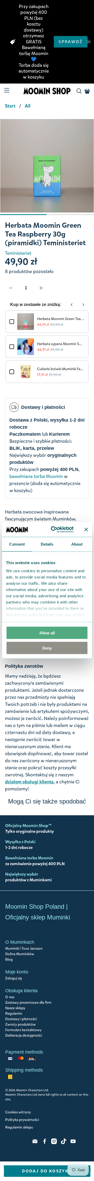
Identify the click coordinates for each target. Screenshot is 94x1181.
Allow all (47, 632)
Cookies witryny (18, 1112)
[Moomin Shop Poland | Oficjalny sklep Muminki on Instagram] (54, 1143)
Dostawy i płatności (21, 1019)
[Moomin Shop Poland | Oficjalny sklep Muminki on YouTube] (73, 1143)
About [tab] (77, 544)
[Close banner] (86, 529)
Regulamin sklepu (19, 1127)
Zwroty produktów (20, 1024)
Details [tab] (47, 544)
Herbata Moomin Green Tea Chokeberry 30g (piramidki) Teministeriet (61, 318)
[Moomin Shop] (47, 91)
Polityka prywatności (22, 1119)
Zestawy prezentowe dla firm (28, 1002)
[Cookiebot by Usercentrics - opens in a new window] (54, 529)
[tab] (23, 214)
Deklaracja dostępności (23, 1035)
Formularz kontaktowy (23, 1030)
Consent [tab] (17, 544)
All (27, 106)
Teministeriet (18, 253)
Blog (9, 959)
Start (10, 106)
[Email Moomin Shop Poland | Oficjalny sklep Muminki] (35, 1143)
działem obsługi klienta (29, 782)
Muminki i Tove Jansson (24, 948)
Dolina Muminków (19, 954)
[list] (47, 168)
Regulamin (13, 1013)
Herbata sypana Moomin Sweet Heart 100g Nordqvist (61, 343)
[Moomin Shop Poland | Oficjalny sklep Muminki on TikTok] (64, 1143)
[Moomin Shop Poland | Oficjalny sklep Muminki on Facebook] (45, 1143)
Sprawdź (70, 41)
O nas (9, 997)
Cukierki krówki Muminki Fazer (61, 369)
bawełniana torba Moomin (36, 476)
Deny (47, 648)
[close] (88, 41)
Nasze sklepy (15, 1008)
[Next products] (83, 304)
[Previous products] (72, 304)
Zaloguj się (13, 978)
